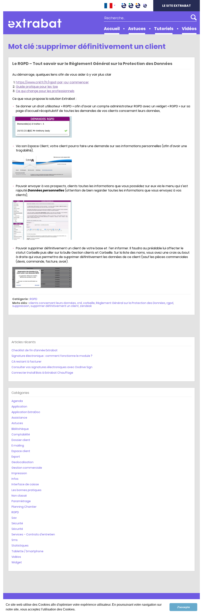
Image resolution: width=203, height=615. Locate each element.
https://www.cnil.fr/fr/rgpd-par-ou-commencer (52, 82)
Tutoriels (163, 28)
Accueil (112, 28)
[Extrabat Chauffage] (138, 6)
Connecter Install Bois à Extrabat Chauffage (42, 373)
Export (15, 457)
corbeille (89, 303)
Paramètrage (21, 501)
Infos (14, 479)
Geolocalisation (22, 462)
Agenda (17, 401)
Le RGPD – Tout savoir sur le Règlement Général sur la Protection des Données (92, 63)
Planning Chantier (23, 507)
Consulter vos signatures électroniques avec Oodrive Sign (51, 367)
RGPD (33, 299)
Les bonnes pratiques (26, 490)
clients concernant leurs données (52, 303)
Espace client (20, 451)
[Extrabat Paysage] (130, 6)
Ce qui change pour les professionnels (45, 91)
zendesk (86, 306)
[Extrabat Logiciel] (144, 6)
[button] (109, 5)
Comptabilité (20, 434)
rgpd (170, 303)
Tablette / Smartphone (27, 551)
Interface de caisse (25, 484)
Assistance (19, 418)
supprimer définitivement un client (55, 306)
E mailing (17, 445)
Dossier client (20, 440)
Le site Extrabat (176, 5)
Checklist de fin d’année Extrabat (34, 350)
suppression (20, 306)
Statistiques (20, 545)
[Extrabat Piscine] (123, 6)
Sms (14, 540)
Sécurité (17, 523)
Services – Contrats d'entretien (33, 534)
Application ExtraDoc (25, 412)
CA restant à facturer (26, 362)
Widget (16, 562)
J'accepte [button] (183, 607)
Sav (14, 518)
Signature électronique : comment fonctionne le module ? (51, 356)
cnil (79, 303)
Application (19, 406)
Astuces (137, 28)
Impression (19, 473)
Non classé (19, 496)
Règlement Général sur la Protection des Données (130, 303)
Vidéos (189, 28)
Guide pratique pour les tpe (37, 86)
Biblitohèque (20, 429)
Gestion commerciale (26, 468)
